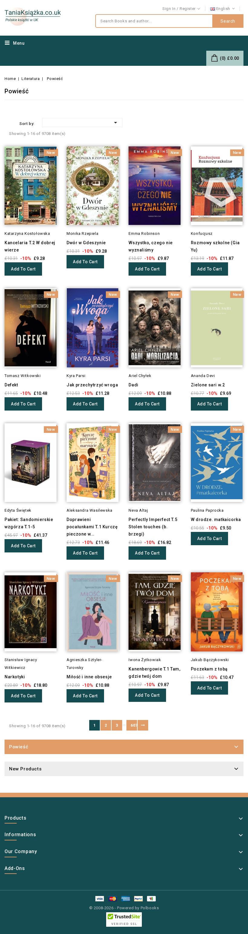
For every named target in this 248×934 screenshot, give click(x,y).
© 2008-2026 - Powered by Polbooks (124, 908)
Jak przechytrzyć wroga (92, 384)
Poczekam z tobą (209, 669)
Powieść (18, 747)
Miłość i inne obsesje (89, 676)
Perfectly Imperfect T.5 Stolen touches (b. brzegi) (153, 526)
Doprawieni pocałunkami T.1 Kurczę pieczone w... (92, 526)
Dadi (133, 384)
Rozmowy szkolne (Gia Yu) (215, 246)
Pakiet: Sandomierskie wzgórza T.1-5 (29, 523)
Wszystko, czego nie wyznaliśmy (150, 246)
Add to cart (23, 269)
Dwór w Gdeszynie (86, 242)
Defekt (11, 384)
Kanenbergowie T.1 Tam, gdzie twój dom (154, 673)
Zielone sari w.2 (208, 384)
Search (227, 21)
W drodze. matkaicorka (216, 519)
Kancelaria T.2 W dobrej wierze (30, 246)
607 (134, 725)
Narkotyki (15, 676)
